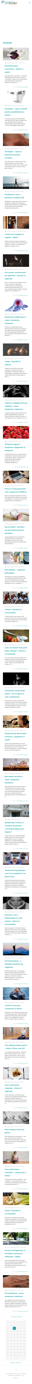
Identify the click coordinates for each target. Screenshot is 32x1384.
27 (14, 1334)
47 (21, 1343)
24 (24, 1331)
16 (17, 1328)
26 (11, 1334)
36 (24, 1337)
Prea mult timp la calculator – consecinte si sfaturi (15, 1172)
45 (14, 1343)
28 (17, 1334)
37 (7, 1340)
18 (24, 1328)
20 (11, 1331)
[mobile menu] (29, 2)
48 (24, 1343)
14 (11, 1328)
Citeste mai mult (23, 87)
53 (21, 1346)
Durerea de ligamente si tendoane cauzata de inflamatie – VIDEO (15, 1253)
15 (14, 1328)
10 (17, 1325)
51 (14, 1346)
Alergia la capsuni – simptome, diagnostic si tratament (15, 447)
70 (17, 1355)
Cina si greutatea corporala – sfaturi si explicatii (13, 1088)
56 (11, 1349)
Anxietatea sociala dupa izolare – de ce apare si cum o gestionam (15, 694)
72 (24, 1355)
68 (11, 1355)
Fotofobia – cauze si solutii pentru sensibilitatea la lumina (16, 112)
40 (17, 1340)
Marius (8, 819)
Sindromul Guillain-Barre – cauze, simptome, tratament (16, 320)
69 (14, 1355)
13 (7, 1328)
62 (11, 1352)
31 (7, 1337)
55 (7, 1349)
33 (14, 1337)
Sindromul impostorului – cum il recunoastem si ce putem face (15, 873)
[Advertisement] (16, 22)
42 (24, 1340)
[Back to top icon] (16, 1370)
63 (14, 1352)
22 (17, 1331)
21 (14, 1331)
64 (17, 1352)
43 (8, 1343)
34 (17, 1337)
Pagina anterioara (17, 1316)
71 (20, 1355)
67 (7, 1355)
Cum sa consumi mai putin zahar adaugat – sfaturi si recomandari (16, 651)
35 (21, 1337)
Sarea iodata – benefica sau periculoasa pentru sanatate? (14, 530)
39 (14, 1340)
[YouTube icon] (17, 1378)
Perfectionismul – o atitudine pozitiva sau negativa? (14, 964)
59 (21, 1349)
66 (24, 1352)
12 (24, 1325)
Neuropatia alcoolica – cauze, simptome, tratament (14, 780)
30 (24, 1334)
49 (8, 1346)
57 (14, 1349)
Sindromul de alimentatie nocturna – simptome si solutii (15, 737)
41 (21, 1340)
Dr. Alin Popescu (11, 231)
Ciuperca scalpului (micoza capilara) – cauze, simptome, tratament (16, 406)
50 (11, 1346)
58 (17, 1349)
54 (24, 1346)
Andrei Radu (10, 105)
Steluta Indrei (10, 62)
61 (7, 1352)
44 (11, 1343)
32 (11, 1337)
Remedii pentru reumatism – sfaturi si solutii (14, 69)
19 (7, 1331)
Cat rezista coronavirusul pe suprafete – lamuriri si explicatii (15, 276)
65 (21, 1352)
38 (11, 1340)
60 (24, 1349)
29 (21, 1334)
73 (16, 1358)
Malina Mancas (11, 644)
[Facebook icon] (15, 1378)
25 (7, 1334)
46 (17, 1343)
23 (21, 1331)
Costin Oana (10, 485)
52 (17, 1346)
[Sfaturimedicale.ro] (9, 2)
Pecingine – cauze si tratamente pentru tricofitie (13, 155)
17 (20, 1328)
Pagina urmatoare (15, 1362)
